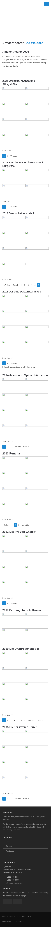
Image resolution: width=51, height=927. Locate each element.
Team (8, 841)
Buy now (9, 846)
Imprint (8, 856)
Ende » (26, 447)
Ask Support (10, 851)
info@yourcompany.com (15, 883)
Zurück (15, 285)
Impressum (6, 921)
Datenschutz (19, 921)
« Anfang (7, 285)
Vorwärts (13, 156)
